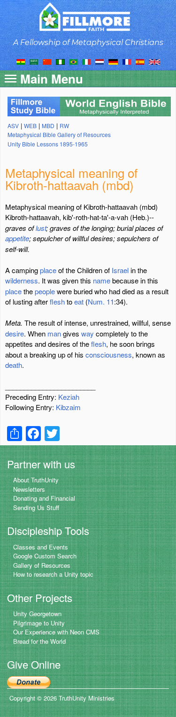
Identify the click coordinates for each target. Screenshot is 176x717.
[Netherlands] (99, 61)
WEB (30, 126)
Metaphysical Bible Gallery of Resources (59, 134)
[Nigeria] (60, 61)
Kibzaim (68, 407)
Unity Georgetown (37, 613)
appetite (17, 238)
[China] (47, 61)
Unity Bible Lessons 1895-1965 (48, 144)
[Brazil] (73, 61)
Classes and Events (40, 546)
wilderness (21, 280)
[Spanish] (140, 61)
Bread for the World (39, 641)
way (87, 333)
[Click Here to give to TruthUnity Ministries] (28, 681)
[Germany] (113, 61)
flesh (57, 301)
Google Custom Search (45, 555)
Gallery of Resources (41, 565)
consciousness (108, 354)
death (13, 365)
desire (14, 333)
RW (64, 126)
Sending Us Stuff (36, 507)
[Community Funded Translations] (154, 61)
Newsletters (29, 489)
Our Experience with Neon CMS (56, 631)
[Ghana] (20, 61)
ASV (13, 126)
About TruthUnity (36, 479)
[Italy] (86, 61)
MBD (48, 126)
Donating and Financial (44, 498)
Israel (120, 270)
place (48, 270)
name (101, 280)
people (45, 291)
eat (79, 301)
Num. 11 (101, 301)
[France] (126, 61)
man (54, 333)
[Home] (88, 16)
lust (41, 228)
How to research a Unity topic (53, 574)
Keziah (68, 397)
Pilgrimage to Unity (39, 622)
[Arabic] (34, 61)
